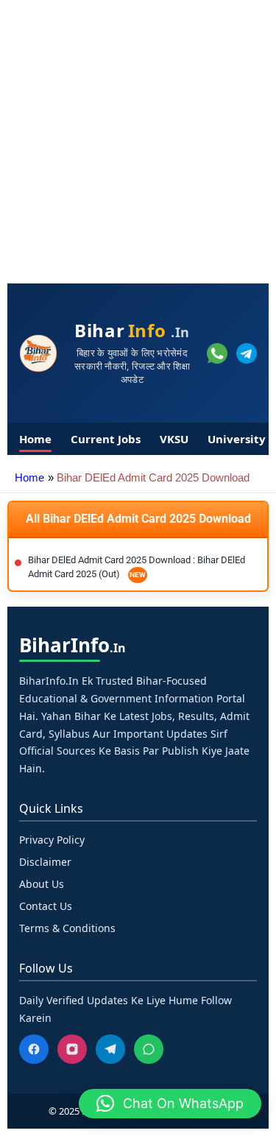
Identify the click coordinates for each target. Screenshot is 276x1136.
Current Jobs (106, 438)
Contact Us (45, 906)
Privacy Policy (52, 840)
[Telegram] (110, 1049)
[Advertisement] (138, 138)
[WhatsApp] (148, 1049)
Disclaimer (45, 862)
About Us (41, 884)
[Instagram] (72, 1049)
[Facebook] (34, 1049)
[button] (170, 1103)
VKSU (174, 438)
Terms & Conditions (67, 928)
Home (35, 438)
